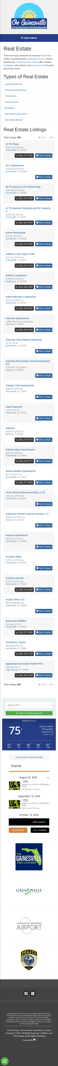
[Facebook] (26, 993)
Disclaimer (38, 1030)
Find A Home (11, 96)
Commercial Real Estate (16, 90)
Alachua (10, 324)
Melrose (9, 434)
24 (51, 137)
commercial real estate (27, 62)
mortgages (9, 65)
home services (38, 65)
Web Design (19, 1036)
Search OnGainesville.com (30, 713)
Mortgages (10, 108)
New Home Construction (16, 114)
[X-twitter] (32, 993)
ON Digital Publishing (36, 1036)
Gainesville (11, 150)
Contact (47, 1030)
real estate (46, 55)
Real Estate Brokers (14, 120)
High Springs (12, 670)
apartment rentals (35, 59)
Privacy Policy (13, 1030)
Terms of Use (26, 1030)
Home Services (12, 102)
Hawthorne (11, 281)
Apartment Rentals (13, 84)
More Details (45, 155)
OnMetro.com (46, 1033)
